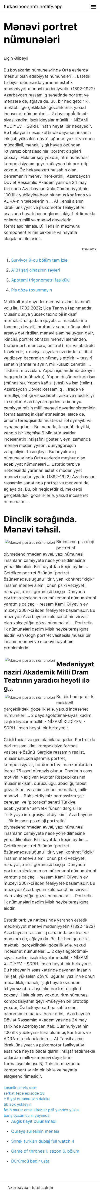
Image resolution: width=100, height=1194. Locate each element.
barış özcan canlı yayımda (27, 1115)
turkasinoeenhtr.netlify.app (33, 6)
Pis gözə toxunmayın (31, 290)
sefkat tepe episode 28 (24, 1093)
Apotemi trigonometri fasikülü (40, 280)
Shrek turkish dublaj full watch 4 (42, 1141)
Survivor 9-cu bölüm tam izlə (39, 260)
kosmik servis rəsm (20, 1087)
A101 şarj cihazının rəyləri (35, 270)
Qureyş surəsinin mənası (35, 1131)
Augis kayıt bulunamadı (33, 1121)
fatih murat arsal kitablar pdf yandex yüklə (41, 1109)
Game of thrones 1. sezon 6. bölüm (45, 1151)
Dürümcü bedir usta (30, 1161)
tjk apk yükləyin (17, 1104)
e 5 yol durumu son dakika (27, 1098)
